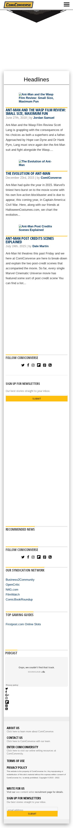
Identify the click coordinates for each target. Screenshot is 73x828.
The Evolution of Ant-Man (28, 173)
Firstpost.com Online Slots (23, 624)
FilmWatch (13, 594)
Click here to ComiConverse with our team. (29, 741)
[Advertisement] (36, 40)
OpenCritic (13, 584)
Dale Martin (40, 246)
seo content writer (25, 792)
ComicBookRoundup (19, 599)
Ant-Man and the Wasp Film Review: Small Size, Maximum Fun (36, 111)
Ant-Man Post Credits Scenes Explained (30, 239)
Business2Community (20, 579)
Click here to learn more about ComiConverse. (30, 731)
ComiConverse (51, 177)
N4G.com (12, 589)
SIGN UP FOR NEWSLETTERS (23, 383)
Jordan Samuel (43, 117)
